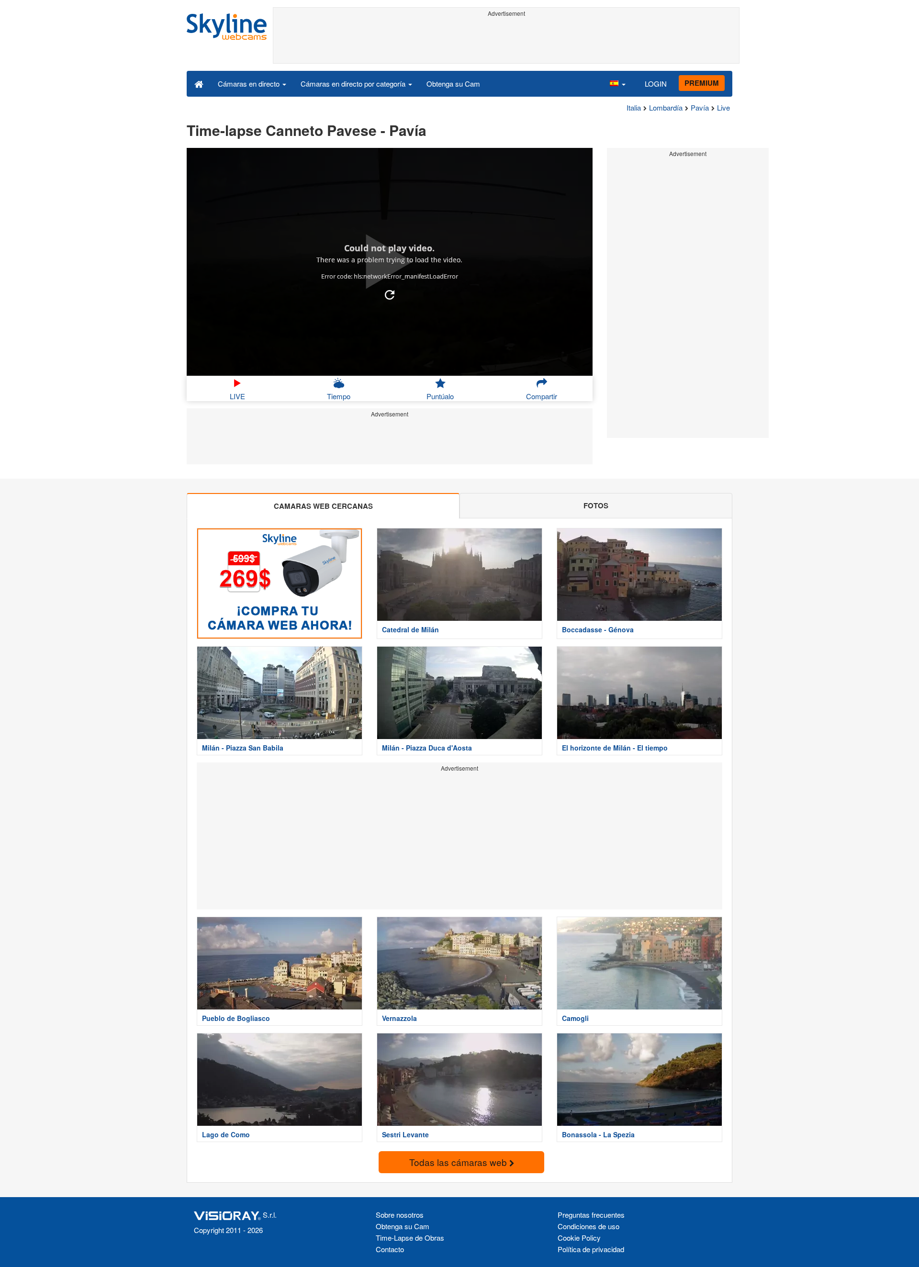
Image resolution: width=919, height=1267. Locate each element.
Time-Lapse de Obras (410, 1238)
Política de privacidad (591, 1249)
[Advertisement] (506, 41)
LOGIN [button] (656, 83)
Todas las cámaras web (459, 1161)
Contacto (390, 1249)
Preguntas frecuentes (591, 1215)
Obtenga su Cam (453, 83)
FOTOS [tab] (595, 505)
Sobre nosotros (400, 1215)
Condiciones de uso (588, 1226)
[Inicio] (199, 83)
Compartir (541, 396)
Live (723, 107)
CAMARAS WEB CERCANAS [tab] (323, 506)
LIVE (237, 396)
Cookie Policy (579, 1238)
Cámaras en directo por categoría (354, 83)
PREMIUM (701, 83)
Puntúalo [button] (440, 396)
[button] (617, 83)
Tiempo (338, 396)
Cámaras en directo (249, 83)
